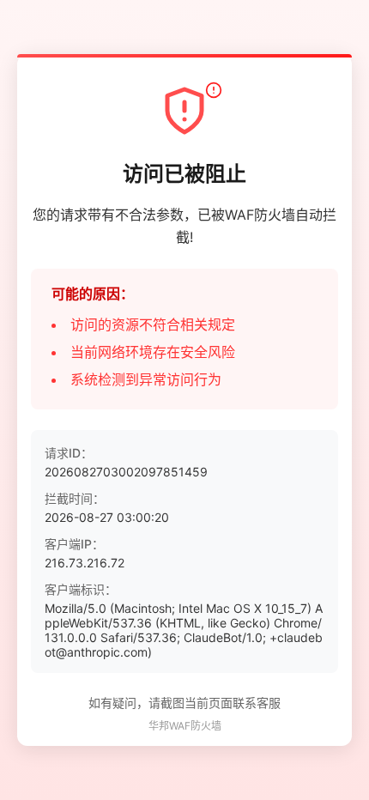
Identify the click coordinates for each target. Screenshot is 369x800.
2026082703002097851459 (126, 471)
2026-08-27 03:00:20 (107, 517)
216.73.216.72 (84, 562)
